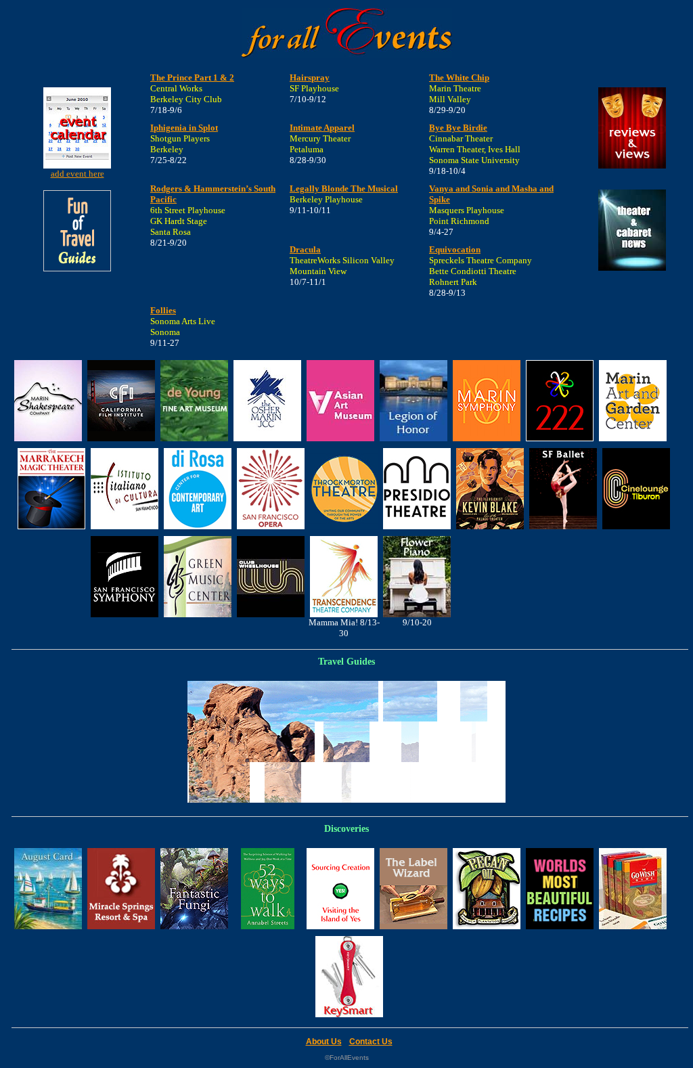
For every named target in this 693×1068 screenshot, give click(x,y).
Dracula (305, 249)
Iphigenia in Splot (184, 128)
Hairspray (310, 77)
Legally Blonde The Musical (344, 188)
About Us (324, 1041)
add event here (77, 174)
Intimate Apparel (322, 128)
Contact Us (371, 1041)
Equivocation (454, 249)
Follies (163, 310)
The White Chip (459, 77)
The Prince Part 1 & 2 (192, 77)
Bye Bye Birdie (458, 128)
